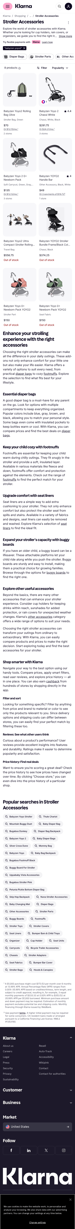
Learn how (47, 42)
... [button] (30, 16)
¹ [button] (11, 129)
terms (22, 1013)
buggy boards (56, 572)
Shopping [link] (20, 16)
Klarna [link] (6, 16)
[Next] (67, 57)
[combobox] (60, 68)
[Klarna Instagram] (63, 1150)
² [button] (52, 194)
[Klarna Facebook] (11, 1150)
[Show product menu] (68, 22)
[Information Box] (19, 68)
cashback (52, 681)
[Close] (70, 1200)
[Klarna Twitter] (46, 1150)
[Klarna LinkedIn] (28, 1150)
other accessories (40, 617)
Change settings (37, 1222)
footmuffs (50, 373)
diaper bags (24, 373)
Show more (65, 36)
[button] (44, 101)
